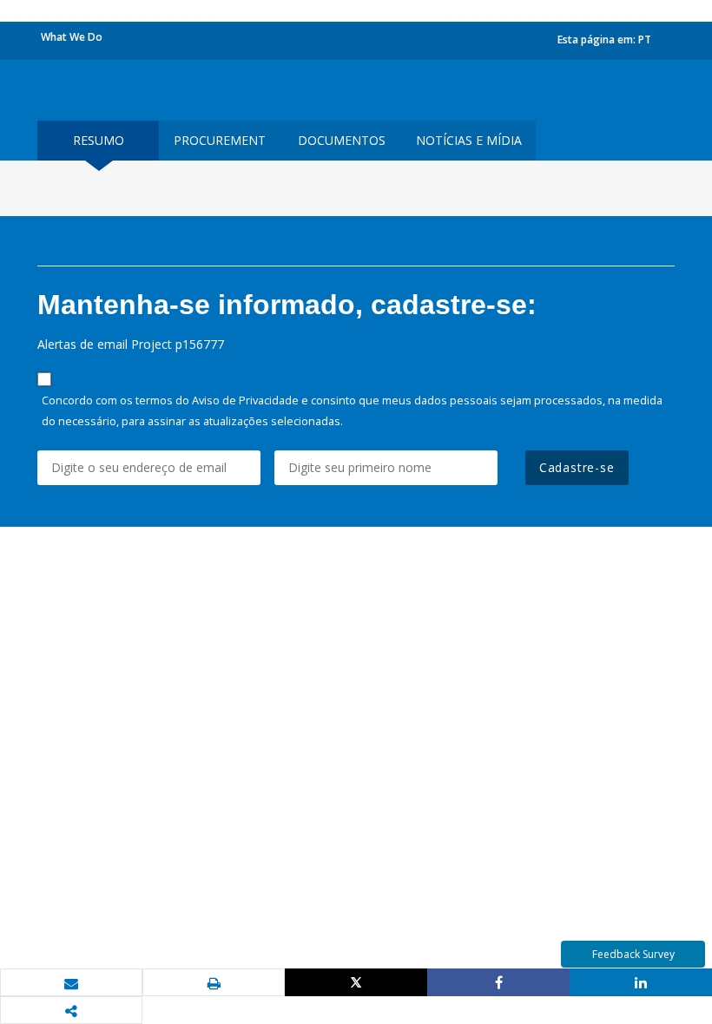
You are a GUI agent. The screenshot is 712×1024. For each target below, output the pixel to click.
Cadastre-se (577, 467)
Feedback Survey (633, 954)
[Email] (71, 983)
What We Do (71, 37)
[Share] (498, 982)
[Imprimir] (214, 983)
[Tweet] (356, 982)
